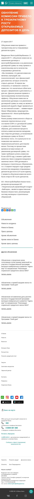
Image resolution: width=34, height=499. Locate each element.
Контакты (4, 377)
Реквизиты (4, 381)
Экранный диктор (6, 370)
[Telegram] (15, 210)
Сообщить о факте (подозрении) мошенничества (15, 443)
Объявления (6, 219)
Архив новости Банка (9, 239)
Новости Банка (7, 227)
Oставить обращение (15, 3)
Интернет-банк (5, 348)
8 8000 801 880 (12, 427)
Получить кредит (14, 460)
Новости (3, 337)
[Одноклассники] (5, 210)
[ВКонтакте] (2, 210)
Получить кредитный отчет (8, 356)
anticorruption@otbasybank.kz (15, 483)
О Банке (3, 333)
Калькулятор (4, 352)
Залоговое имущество (7, 366)
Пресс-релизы (7, 231)
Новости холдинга (8, 223)
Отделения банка (6, 385)
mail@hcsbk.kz (5, 437)
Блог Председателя (14, 464)
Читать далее (6, 274)
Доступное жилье (26, 460)
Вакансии (4, 341)
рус (25, 3)
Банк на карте (9, 410)
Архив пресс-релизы (9, 243)
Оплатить (4, 464)
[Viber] (10, 210)
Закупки (3, 362)
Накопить (4, 460)
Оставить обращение (8, 433)
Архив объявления (8, 235)
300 (7, 423)
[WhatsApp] (12, 210)
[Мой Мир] (7, 210)
